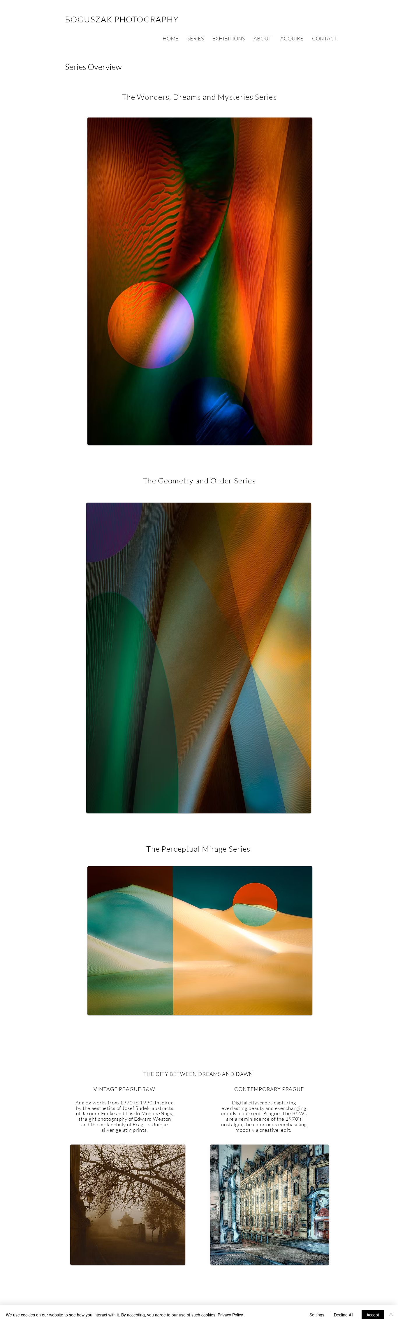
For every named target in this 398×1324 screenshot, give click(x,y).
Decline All (343, 1315)
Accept (373, 1315)
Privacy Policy (230, 1315)
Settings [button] (316, 1315)
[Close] (391, 1314)
